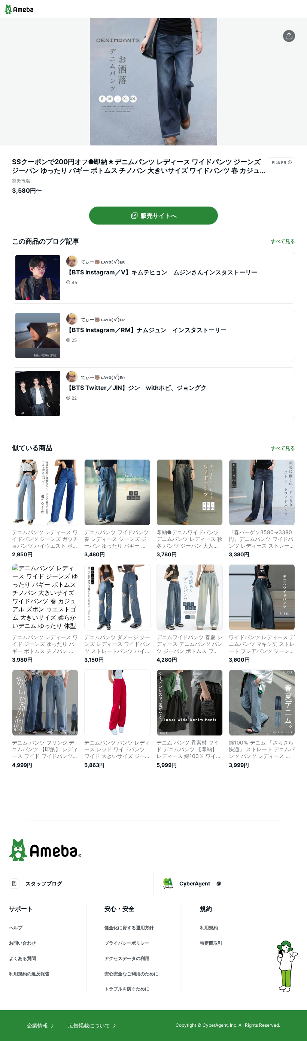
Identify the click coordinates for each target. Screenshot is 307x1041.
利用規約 (209, 927)
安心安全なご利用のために (131, 974)
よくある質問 (22, 958)
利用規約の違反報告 (29, 974)
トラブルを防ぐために (126, 989)
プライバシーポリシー (126, 943)
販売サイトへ (159, 215)
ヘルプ (15, 927)
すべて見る (283, 241)
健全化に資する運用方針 (129, 927)
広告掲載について (89, 1025)
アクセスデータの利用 (126, 958)
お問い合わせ (22, 943)
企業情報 (37, 1025)
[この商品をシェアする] (289, 36)
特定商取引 (211, 943)
